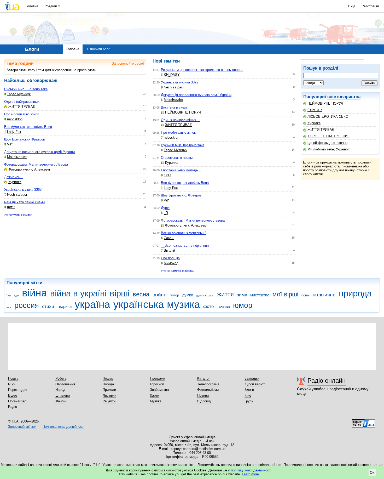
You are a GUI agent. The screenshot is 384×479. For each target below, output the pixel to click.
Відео (12, 395)
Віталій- (170, 250)
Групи (249, 401)
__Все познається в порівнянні (185, 245)
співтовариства (343, 96)
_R (166, 213)
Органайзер (17, 401)
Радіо (12, 407)
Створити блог (98, 49)
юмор (242, 305)
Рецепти (109, 401)
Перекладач (17, 390)
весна (141, 294)
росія (9, 307)
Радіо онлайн (326, 380)
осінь (305, 295)
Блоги (249, 390)
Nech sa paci (17, 194)
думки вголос (205, 295)
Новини (203, 395)
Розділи (51, 6)
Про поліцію (170, 258)
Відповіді (204, 401)
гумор (174, 295)
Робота (60, 378)
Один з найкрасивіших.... (24, 102)
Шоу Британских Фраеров (24, 139)
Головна (32, 6)
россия (26, 305)
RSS (11, 384)
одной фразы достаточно (327, 143)
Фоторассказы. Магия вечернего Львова (36, 164)
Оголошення (65, 384)
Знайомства (159, 390)
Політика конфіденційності (63, 427)
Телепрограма (208, 384)
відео (16, 296)
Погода (108, 384)
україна (92, 304)
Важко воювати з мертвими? (183, 233)
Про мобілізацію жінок (21, 114)
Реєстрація (370, 6)
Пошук (108, 378)
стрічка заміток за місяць (177, 270)
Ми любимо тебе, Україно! (328, 149)
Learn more (250, 474)
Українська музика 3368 (23, 189)
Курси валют (255, 384)
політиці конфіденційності (251, 470)
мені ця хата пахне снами (24, 202)
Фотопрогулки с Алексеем (29, 169)
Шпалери (62, 395)
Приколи (109, 390)
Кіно (248, 395)
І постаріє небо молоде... (181, 170)
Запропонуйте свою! (128, 63)
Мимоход (171, 263)
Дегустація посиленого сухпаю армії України (39, 152)
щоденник (223, 306)
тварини (64, 306)
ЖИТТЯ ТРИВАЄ (320, 130)
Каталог (203, 378)
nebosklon (14, 119)
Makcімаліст (17, 157)
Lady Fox (14, 132)
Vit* (10, 144)
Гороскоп (157, 384)
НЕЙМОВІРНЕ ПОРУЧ (325, 103)
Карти (154, 395)
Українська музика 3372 (179, 82)
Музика (155, 401)
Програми (157, 378)
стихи (48, 306)
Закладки (252, 378)
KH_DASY (172, 75)
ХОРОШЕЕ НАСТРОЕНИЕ (328, 136)
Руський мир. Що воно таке (26, 89)
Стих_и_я (314, 110)
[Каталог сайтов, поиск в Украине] (363, 421)
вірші (120, 293)
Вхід (351, 6)
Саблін (169, 238)
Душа (165, 208)
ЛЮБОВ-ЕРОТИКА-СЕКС (327, 117)
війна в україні (78, 293)
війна (34, 292)
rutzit (11, 207)
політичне (324, 294)
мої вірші (285, 294)
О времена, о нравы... (178, 158)
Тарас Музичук (19, 94)
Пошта (13, 378)
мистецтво (259, 295)
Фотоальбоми (208, 390)
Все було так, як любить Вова (28, 127)
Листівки (109, 395)
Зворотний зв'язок (22, 427)
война (160, 294)
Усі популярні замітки (18, 214)
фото (208, 306)
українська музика (156, 304)
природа (355, 293)
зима (242, 294)
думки (187, 295)
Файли (60, 401)
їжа (9, 295)
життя (225, 294)
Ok (372, 473)
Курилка (314, 123)
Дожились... (13, 177)
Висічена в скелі (174, 107)
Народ (60, 390)
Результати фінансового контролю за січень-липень (202, 70)
